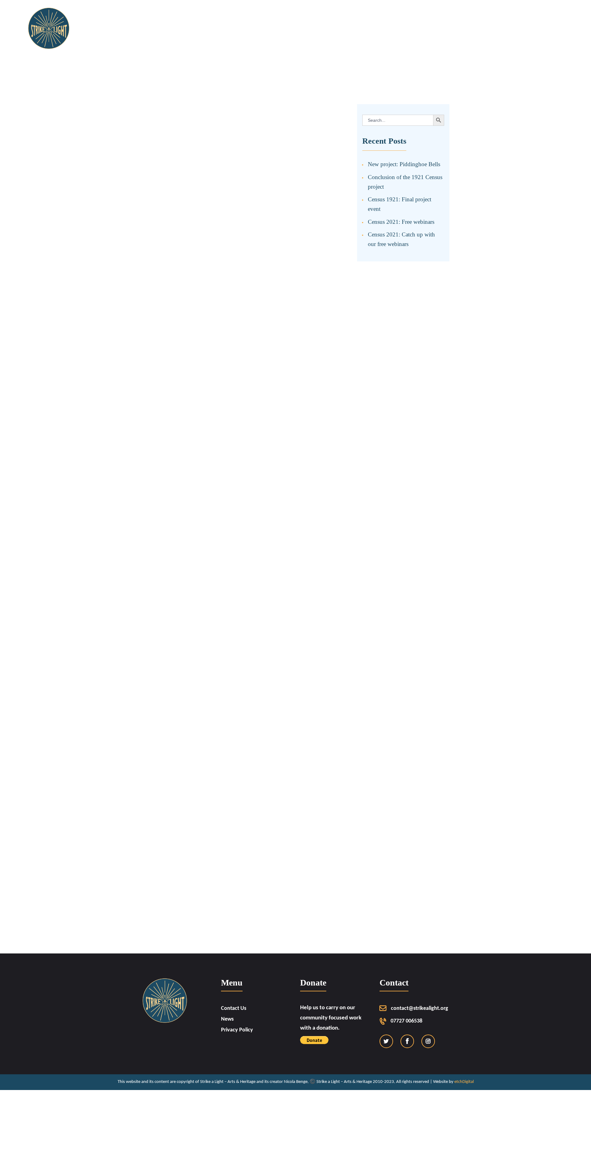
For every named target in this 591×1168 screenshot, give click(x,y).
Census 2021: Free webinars (401, 222)
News (227, 1019)
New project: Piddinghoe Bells (404, 164)
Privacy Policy (237, 1030)
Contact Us (233, 1008)
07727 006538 (406, 1021)
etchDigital (464, 1082)
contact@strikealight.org (419, 1008)
